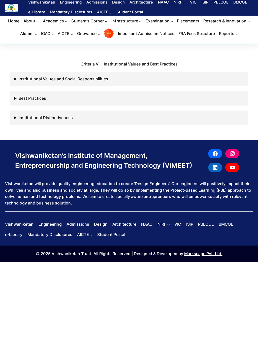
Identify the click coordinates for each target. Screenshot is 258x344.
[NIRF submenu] (184, 3)
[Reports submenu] (236, 34)
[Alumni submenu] (36, 34)
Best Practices (32, 98)
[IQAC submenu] (52, 34)
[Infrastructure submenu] (140, 21)
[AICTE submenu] (110, 13)
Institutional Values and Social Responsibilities (63, 78)
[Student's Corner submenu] (106, 21)
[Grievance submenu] (99, 34)
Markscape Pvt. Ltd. (203, 253)
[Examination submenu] (172, 21)
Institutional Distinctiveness (46, 117)
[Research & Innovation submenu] (248, 21)
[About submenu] (37, 21)
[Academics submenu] (66, 21)
